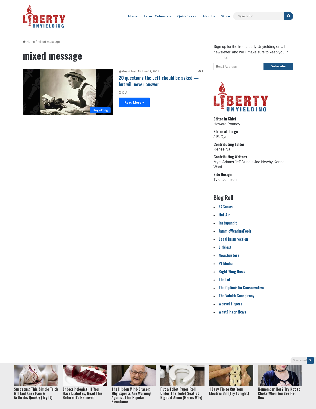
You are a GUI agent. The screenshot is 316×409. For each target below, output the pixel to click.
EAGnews (226, 206)
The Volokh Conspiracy (236, 295)
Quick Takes (186, 16)
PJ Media (225, 263)
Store (225, 16)
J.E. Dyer (221, 137)
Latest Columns (156, 16)
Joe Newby (263, 162)
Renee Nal (222, 149)
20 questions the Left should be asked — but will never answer (159, 81)
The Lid (224, 279)
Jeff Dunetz (244, 162)
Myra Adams (224, 162)
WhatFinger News (232, 312)
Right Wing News (232, 271)
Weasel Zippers (230, 304)
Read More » (134, 102)
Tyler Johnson (225, 179)
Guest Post (129, 71)
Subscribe (278, 66)
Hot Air (224, 215)
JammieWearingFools (235, 231)
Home (132, 16)
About (207, 16)
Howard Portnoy (227, 124)
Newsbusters (229, 255)
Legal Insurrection (233, 239)
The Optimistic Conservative (241, 287)
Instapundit (228, 223)
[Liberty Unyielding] (44, 16)
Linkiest (225, 247)
